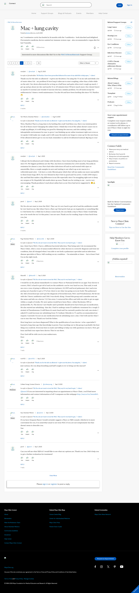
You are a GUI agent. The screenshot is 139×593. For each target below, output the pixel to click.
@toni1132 (31, 358)
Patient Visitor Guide (55, 526)
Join (119, 5)
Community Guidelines (11, 531)
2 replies (23, 108)
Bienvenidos (120, 276)
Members (90, 13)
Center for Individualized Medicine (59, 518)
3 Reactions (39, 341)
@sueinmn (40, 413)
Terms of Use (8, 579)
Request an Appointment (105, 559)
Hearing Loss (112, 35)
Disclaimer (7, 535)
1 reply (22, 350)
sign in (45, 484)
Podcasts (111, 102)
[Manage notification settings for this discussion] (94, 47)
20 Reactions (40, 47)
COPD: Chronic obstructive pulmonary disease (114, 63)
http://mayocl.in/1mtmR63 (87, 394)
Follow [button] (129, 27)
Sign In (129, 5)
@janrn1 (29, 201)
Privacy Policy (19, 579)
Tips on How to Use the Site (120, 227)
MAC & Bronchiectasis (14, 22)
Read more (120, 210)
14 (38, 63)
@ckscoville (40, 239)
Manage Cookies (29, 579)
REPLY (22, 105)
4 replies (23, 230)
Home (33, 13)
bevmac (31, 33)
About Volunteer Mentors (12, 526)
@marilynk (32, 71)
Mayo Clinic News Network (103, 514)
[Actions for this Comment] (98, 99)
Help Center (103, 13)
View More (53, 475)
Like (22, 49)
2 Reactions (39, 261)
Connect (12, 3)
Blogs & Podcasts (64, 13)
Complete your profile (120, 248)
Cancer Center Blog (55, 514)
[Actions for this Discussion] (98, 47)
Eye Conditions (113, 44)
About (6, 514)
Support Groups (47, 13)
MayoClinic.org (8, 567)
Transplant (111, 93)
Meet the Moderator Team (12, 522)
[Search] (42, 4)
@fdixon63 (32, 275)
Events (78, 13)
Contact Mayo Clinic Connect (13, 543)
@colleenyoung (47, 384)
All (131, 22)
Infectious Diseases (115, 53)
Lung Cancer (112, 27)
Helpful (27, 49)
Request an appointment (120, 135)
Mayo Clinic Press (54, 522)
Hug (33, 49)
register (54, 484)
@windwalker (46, 117)
